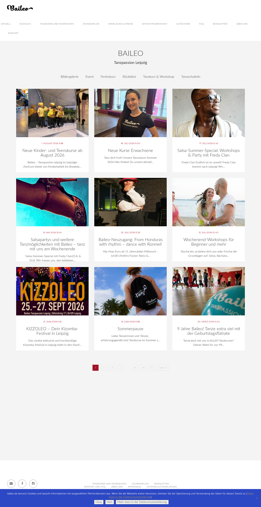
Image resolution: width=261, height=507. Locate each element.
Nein (110, 502)
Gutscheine (183, 23)
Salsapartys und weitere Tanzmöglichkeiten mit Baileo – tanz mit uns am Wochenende (52, 244)
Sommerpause (130, 329)
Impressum (134, 486)
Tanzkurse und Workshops (57, 23)
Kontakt (13, 33)
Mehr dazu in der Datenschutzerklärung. (142, 502)
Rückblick (129, 76)
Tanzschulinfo (190, 76)
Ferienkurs (108, 76)
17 (152, 367)
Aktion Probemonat (154, 23)
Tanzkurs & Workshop (158, 76)
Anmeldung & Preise (120, 23)
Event (90, 76)
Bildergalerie (69, 76)
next (161, 367)
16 (143, 367)
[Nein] (256, 498)
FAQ (201, 23)
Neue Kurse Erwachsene (130, 151)
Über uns (242, 23)
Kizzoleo (25, 23)
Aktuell (6, 23)
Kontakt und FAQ (94, 486)
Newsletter (220, 23)
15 (135, 367)
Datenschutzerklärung (162, 486)
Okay (99, 502)
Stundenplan (91, 23)
